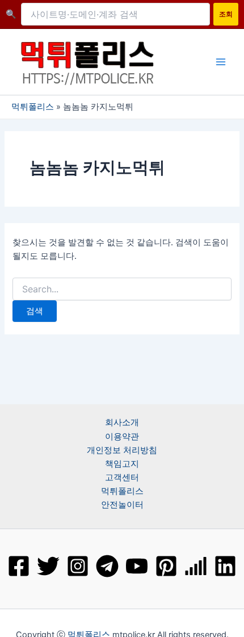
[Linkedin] (225, 566)
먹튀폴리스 (32, 107)
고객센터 (122, 477)
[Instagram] (77, 566)
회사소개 (122, 422)
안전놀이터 (122, 505)
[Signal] (195, 566)
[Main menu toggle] (221, 62)
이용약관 (122, 436)
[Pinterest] (166, 566)
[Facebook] (18, 566)
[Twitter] (48, 566)
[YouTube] (136, 566)
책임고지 (122, 464)
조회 (226, 14)
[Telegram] (107, 566)
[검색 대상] (121, 289)
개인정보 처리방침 (122, 450)
